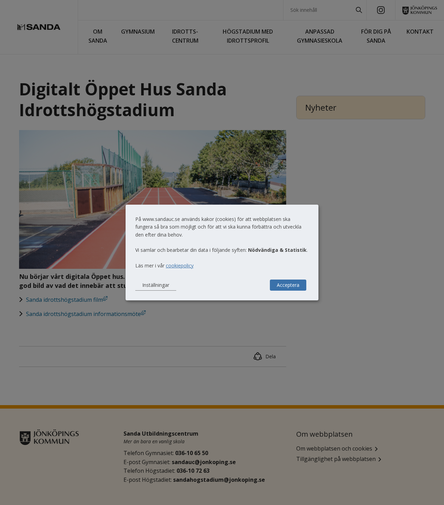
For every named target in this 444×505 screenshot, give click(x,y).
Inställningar (155, 285)
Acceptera (288, 285)
